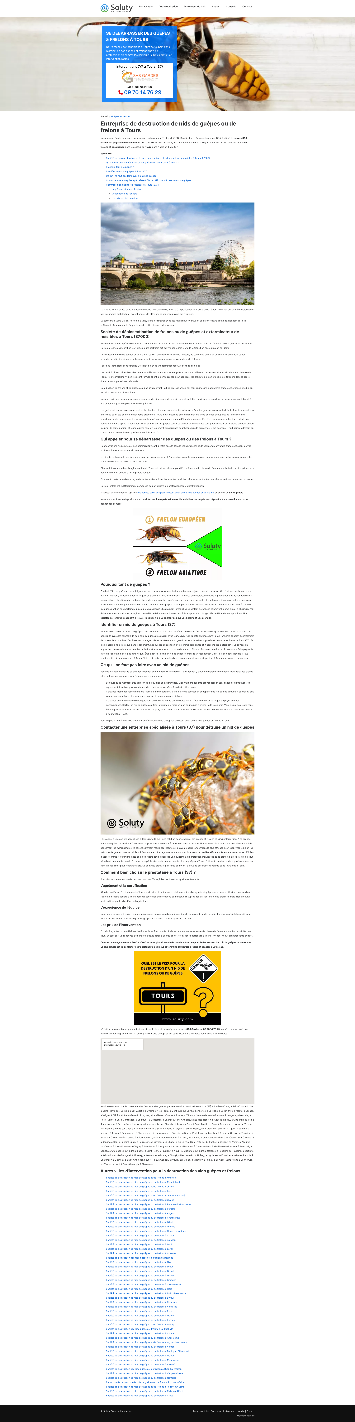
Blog (195, 1411)
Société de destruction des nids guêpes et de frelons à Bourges (139, 1257)
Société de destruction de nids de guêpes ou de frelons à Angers (140, 1213)
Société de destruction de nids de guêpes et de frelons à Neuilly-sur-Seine (145, 1386)
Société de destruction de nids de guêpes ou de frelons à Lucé (139, 1244)
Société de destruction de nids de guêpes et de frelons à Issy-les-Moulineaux (146, 1342)
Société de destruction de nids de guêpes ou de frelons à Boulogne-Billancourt (147, 1351)
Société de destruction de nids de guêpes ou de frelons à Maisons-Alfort (144, 1391)
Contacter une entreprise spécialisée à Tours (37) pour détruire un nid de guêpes (148, 180)
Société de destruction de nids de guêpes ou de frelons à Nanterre (141, 1377)
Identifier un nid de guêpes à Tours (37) (127, 171)
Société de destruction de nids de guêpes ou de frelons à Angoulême (142, 1337)
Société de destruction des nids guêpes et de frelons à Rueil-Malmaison (144, 1369)
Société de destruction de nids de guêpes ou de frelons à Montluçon (142, 1302)
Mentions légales (245, 1415)
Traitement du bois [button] (195, 6)
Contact (247, 6)
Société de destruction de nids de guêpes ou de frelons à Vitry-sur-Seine (144, 1373)
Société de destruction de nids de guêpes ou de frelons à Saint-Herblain (144, 1284)
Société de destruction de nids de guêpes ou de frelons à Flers (139, 1288)
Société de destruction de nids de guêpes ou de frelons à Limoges (141, 1280)
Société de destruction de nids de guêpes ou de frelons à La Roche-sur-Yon (146, 1293)
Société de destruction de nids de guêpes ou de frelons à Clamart (141, 1333)
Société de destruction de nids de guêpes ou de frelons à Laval (139, 1248)
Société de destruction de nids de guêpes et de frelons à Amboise (141, 1177)
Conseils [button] (231, 6)
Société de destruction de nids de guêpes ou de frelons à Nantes (140, 1275)
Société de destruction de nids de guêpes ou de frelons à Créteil (140, 1395)
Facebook (216, 1411)
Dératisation (146, 6)
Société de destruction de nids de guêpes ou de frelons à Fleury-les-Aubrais (146, 1231)
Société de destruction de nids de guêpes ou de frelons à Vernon (140, 1346)
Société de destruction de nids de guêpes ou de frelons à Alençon (141, 1240)
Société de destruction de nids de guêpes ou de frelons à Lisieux (140, 1355)
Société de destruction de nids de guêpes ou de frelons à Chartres (141, 1253)
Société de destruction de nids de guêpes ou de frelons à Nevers (140, 1315)
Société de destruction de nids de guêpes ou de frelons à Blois (139, 1191)
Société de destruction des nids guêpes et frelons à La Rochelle (139, 1328)
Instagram (228, 1411)
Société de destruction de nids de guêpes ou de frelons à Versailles (141, 1306)
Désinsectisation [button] (168, 6)
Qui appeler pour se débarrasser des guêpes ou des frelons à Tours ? (142, 162)
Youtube (204, 1411)
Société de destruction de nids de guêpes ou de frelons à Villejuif (140, 1364)
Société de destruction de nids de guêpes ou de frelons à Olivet (139, 1222)
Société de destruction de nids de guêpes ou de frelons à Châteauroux (143, 1217)
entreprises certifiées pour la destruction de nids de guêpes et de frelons (175, 492)
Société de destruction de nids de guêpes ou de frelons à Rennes (140, 1320)
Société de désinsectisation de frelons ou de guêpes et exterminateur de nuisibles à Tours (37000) (158, 158)
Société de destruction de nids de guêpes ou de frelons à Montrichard (143, 1182)
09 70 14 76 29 (143, 92)
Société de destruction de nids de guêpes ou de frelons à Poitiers (140, 1208)
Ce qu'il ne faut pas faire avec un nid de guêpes (131, 175)
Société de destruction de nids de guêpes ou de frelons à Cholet (140, 1235)
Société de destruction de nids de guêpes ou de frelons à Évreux (140, 1297)
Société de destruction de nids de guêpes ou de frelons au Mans (140, 1200)
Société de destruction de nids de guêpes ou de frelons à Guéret (140, 1271)
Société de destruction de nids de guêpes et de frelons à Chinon (140, 1186)
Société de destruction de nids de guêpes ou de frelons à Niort (139, 1262)
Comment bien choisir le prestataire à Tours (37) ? (132, 184)
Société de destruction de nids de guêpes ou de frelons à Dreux (139, 1266)
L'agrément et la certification (127, 189)
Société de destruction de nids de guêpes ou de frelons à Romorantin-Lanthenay (148, 1204)
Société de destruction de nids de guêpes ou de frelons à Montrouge (142, 1360)
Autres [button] (216, 6)
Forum (250, 1411)
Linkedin (240, 1411)
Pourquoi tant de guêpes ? (120, 167)
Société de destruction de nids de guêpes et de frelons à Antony (140, 1324)
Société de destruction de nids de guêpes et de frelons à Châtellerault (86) (145, 1195)
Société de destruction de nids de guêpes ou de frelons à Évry (139, 1311)
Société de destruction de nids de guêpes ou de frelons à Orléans (140, 1226)
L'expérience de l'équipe (124, 193)
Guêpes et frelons (120, 116)
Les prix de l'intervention (125, 198)
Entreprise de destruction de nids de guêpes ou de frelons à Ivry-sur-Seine (145, 1382)
